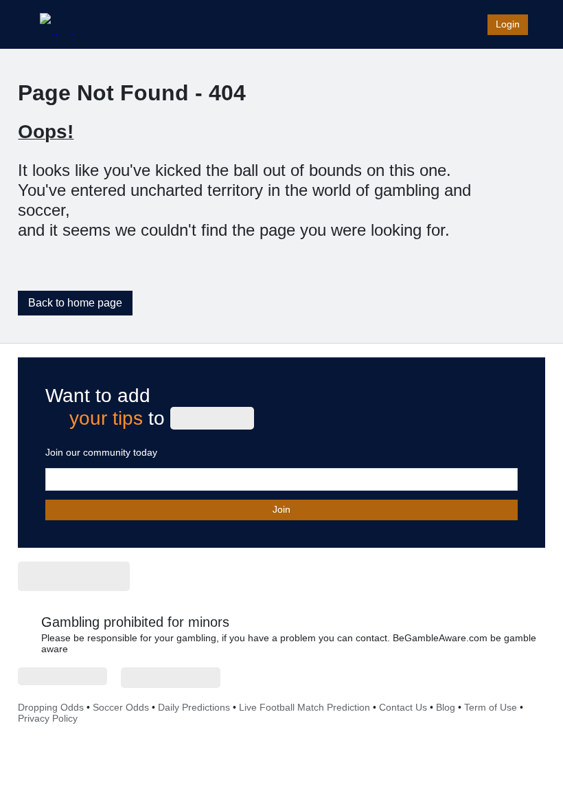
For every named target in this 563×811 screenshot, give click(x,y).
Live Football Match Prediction (304, 707)
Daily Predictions (194, 707)
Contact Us (403, 707)
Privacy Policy (48, 718)
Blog (445, 707)
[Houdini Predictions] (74, 576)
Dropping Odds (51, 707)
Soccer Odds (121, 707)
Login (508, 24)
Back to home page (75, 303)
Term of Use (490, 707)
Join (281, 509)
